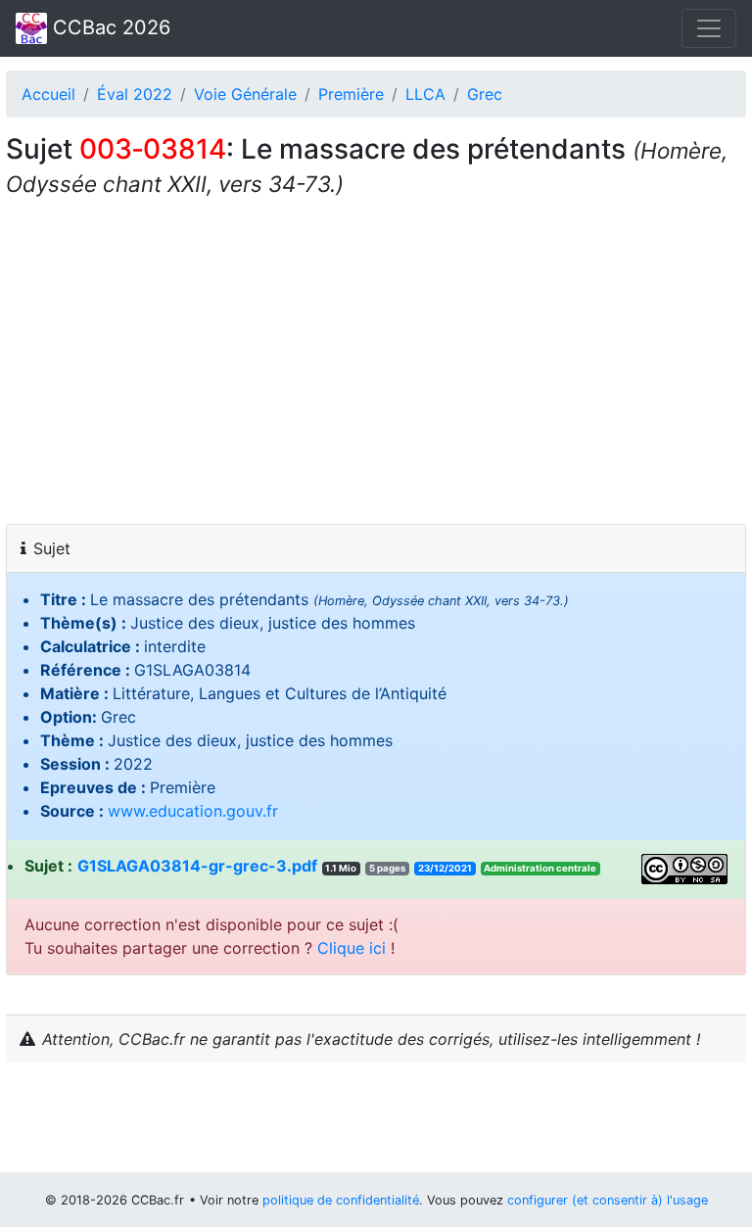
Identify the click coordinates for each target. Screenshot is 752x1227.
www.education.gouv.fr (193, 811)
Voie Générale (245, 94)
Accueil (48, 94)
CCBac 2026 (108, 27)
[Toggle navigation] (709, 28)
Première (351, 94)
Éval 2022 (134, 94)
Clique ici (351, 948)
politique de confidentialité (340, 1200)
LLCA (425, 94)
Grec (484, 94)
